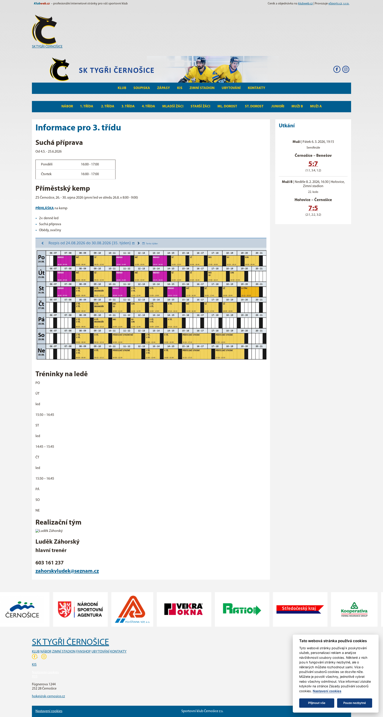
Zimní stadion (202, 88)
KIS (179, 88)
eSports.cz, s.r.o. (338, 3)
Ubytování (231, 88)
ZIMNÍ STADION (64, 651)
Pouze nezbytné (354, 703)
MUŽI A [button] (316, 106)
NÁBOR (45, 651)
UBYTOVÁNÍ (100, 651)
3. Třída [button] (128, 106)
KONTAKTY (118, 651)
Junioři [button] (277, 106)
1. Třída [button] (87, 106)
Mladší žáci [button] (173, 106)
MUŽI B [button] (297, 106)
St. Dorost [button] (254, 106)
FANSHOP (83, 651)
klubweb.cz (305, 3)
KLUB (36, 651)
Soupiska (141, 88)
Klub (122, 88)
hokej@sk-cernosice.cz (48, 696)
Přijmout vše (316, 703)
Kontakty (256, 88)
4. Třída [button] (148, 106)
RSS (34, 676)
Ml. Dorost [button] (227, 106)
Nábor (67, 106)
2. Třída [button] (107, 106)
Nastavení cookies (45, 672)
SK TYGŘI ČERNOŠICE (47, 46)
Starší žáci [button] (200, 106)
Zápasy (163, 88)
